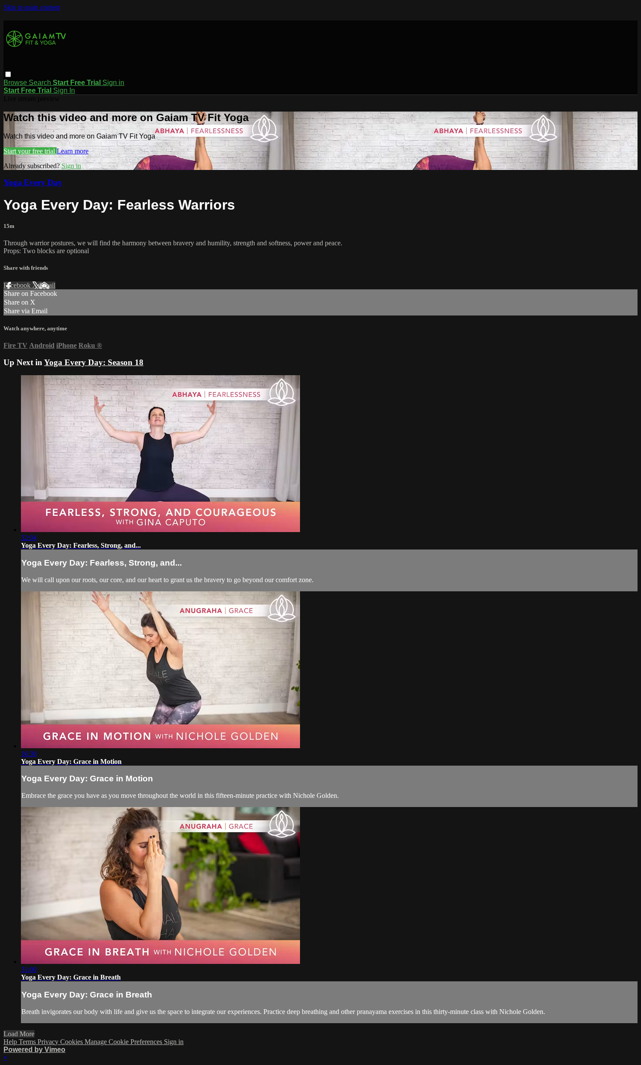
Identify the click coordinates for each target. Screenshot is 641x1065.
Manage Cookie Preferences (124, 1041)
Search (41, 82)
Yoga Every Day (32, 182)
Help (11, 1041)
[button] (8, 74)
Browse (16, 82)
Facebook (17, 285)
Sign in (113, 82)
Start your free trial (30, 151)
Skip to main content (31, 7)
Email (47, 285)
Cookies (72, 1041)
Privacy (49, 1041)
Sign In (64, 90)
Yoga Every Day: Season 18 (93, 362)
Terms (28, 1041)
